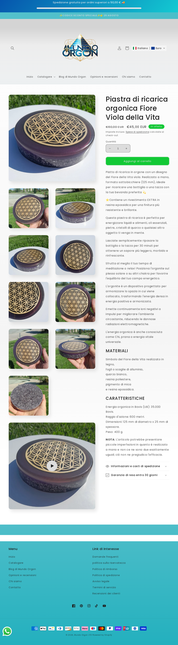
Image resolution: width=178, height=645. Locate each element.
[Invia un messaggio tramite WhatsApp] (7, 631)
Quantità (111, 141)
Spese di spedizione (137, 131)
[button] (12, 48)
